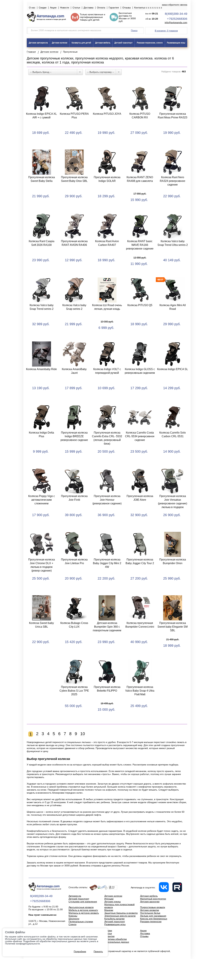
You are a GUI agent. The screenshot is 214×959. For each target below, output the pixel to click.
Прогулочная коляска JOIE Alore (140, 498)
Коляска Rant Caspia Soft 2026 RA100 (41, 243)
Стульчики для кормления (83, 901)
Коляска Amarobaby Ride (41, 369)
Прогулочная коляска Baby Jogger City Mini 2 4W (107, 563)
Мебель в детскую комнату (83, 910)
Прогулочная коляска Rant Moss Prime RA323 (172, 115)
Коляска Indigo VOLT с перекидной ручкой (107, 371)
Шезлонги (74, 918)
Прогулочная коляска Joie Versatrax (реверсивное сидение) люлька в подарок (172, 502)
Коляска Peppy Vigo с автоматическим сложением (41, 500)
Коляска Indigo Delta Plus (41, 434)
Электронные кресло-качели (120, 915)
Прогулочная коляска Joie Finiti (74, 498)
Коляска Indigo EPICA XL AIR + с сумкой (41, 115)
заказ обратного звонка (174, 4)
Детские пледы (112, 901)
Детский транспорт (123, 43)
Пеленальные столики (81, 921)
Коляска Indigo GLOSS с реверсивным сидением (140, 371)
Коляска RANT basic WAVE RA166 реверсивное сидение (139, 245)
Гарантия (114, 7)
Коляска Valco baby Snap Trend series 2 (42, 307)
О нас (32, 7)
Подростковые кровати (152, 907)
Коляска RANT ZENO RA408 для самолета (140, 179)
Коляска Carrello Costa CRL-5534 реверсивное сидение (139, 436)
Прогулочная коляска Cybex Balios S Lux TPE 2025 (74, 691)
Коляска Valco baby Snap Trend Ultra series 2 (172, 243)
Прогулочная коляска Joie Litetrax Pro (74, 561)
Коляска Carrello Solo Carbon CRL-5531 (172, 434)
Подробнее (80, 951)
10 (82, 733)
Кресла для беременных (153, 918)
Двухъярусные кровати (81, 907)
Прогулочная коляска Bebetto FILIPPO (107, 689)
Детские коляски (59, 43)
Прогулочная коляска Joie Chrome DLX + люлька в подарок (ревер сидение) (41, 565)
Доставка (88, 7)
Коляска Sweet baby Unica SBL (41, 625)
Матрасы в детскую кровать (84, 913)
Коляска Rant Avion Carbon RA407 (107, 243)
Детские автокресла (38, 43)
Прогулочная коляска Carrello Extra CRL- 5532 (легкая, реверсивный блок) (107, 438)
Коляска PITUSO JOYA (107, 113)
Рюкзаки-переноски (151, 921)
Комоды (73, 915)
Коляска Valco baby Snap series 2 (74, 307)
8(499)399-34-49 (176, 13)
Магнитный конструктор (153, 898)
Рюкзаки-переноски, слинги (150, 43)
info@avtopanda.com (176, 22)
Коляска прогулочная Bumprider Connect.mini (139, 625)
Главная (31, 51)
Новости (64, 7)
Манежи (108, 910)
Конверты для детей (81, 43)
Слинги (72, 924)
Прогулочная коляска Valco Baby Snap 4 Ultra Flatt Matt (139, 691)
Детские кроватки (149, 910)
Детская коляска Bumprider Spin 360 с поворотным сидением (107, 627)
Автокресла (75, 896)
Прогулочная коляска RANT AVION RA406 (74, 243)
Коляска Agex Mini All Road (172, 307)
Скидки (42, 7)
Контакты (139, 7)
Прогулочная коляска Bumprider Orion (172, 561)
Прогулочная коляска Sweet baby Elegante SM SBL (172, 627)
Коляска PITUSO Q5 (139, 305)
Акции (53, 7)
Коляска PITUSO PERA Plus (74, 115)
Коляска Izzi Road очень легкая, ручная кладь (107, 307)
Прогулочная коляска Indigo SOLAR (107, 179)
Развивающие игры (176, 43)
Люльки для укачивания (153, 915)
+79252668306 (177, 18)
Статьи (76, 7)
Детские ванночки (149, 901)
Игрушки (109, 898)
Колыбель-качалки (114, 918)
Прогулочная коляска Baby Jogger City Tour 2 (140, 561)
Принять (98, 951)
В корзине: (166, 30)
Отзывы (126, 7)
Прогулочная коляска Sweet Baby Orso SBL (74, 179)
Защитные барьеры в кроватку (121, 913)
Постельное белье (150, 913)
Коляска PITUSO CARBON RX (139, 115)
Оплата (101, 7)
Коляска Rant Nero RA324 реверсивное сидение (172, 181)
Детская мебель (102, 43)
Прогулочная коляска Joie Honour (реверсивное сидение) (107, 500)
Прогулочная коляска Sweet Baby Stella (41, 179)
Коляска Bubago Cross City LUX (74, 625)
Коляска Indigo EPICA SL (172, 369)
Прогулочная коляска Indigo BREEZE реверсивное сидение (74, 436)
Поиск (134, 30)
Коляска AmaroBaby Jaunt (74, 371)
